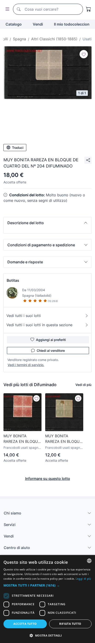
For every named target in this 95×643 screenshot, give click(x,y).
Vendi (38, 24)
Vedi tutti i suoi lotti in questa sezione (39, 325)
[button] (47, 223)
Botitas (13, 280)
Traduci (17, 148)
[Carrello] (88, 9)
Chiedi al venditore (51, 350)
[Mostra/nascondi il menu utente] (6, 9)
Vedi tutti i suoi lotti (23, 315)
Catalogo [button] (14, 24)
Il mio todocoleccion (71, 24)
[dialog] (47, 599)
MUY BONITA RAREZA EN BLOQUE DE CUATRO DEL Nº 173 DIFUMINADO (63, 439)
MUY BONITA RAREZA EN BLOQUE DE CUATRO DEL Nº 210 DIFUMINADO (21, 439)
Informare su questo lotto (47, 478)
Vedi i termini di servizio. (26, 365)
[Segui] (84, 54)
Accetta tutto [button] (25, 624)
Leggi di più (83, 579)
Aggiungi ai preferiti (51, 340)
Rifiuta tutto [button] (70, 624)
